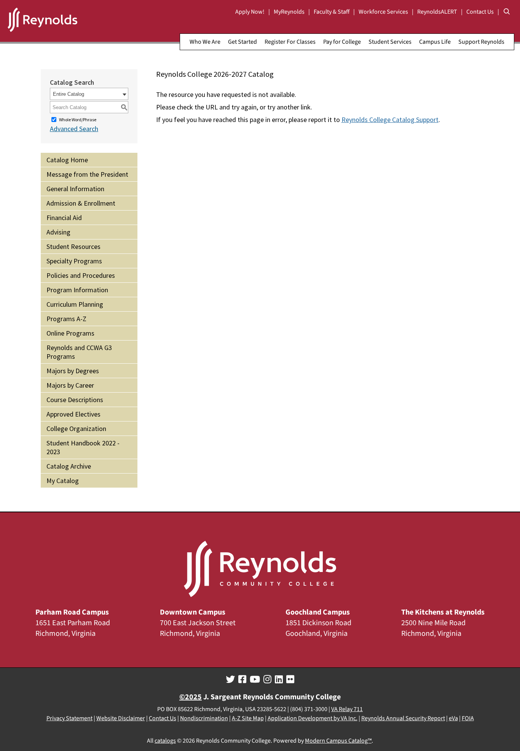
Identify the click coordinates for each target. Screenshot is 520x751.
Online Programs (70, 333)
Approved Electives (73, 414)
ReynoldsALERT (437, 12)
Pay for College (342, 42)
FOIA (468, 718)
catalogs (165, 741)
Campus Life (435, 42)
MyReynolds (289, 12)
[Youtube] (255, 679)
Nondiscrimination (204, 718)
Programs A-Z (66, 318)
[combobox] (89, 94)
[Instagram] (267, 679)
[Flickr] (290, 679)
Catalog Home (67, 159)
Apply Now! (250, 12)
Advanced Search (74, 128)
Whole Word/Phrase (77, 119)
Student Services (390, 42)
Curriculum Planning (74, 304)
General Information (75, 188)
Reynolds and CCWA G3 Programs (79, 352)
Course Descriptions (74, 399)
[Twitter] (230, 679)
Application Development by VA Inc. (312, 718)
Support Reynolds (481, 42)
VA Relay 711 (347, 709)
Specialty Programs (74, 261)
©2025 (190, 697)
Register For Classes (290, 42)
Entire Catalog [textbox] (68, 94)
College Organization (76, 428)
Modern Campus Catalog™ (338, 741)
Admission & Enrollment (80, 203)
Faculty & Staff (331, 12)
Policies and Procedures (80, 275)
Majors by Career (70, 385)
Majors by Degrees (72, 370)
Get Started (242, 42)
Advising (58, 232)
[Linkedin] (279, 679)
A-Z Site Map (248, 718)
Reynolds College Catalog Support (390, 119)
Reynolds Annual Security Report (403, 718)
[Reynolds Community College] (42, 21)
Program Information (77, 289)
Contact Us (480, 12)
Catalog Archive (68, 466)
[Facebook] (242, 679)
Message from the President (87, 174)
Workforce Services (383, 12)
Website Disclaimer (120, 718)
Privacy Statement (69, 718)
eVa (453, 718)
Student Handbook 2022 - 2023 (83, 447)
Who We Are (205, 42)
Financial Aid (64, 217)
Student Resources (73, 246)
